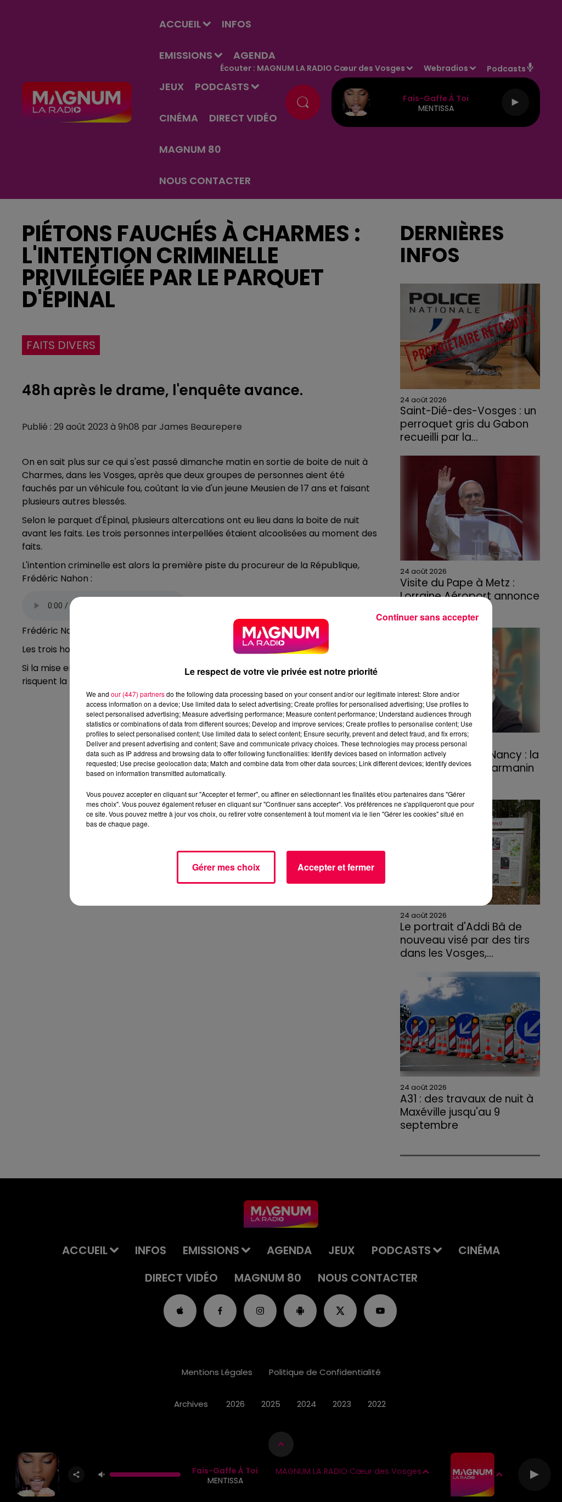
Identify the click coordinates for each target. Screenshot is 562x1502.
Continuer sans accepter (427, 617)
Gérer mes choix (226, 867)
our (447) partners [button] (138, 694)
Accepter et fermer (335, 867)
